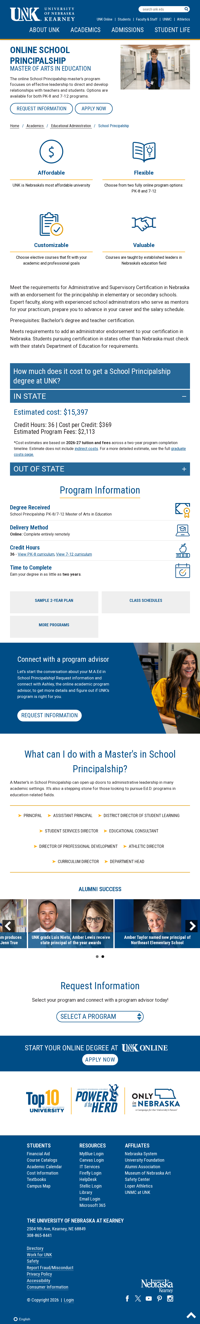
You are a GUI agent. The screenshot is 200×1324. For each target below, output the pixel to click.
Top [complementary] (191, 1315)
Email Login (90, 1199)
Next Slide (191, 926)
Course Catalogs (42, 1160)
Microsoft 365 (92, 1205)
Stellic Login (91, 1186)
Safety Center (137, 1179)
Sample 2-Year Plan (54, 600)
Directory (35, 1248)
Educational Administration (71, 125)
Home (14, 125)
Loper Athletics (139, 1186)
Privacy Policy (39, 1274)
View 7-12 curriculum (74, 554)
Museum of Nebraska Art (148, 1173)
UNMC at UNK (137, 1192)
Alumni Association (142, 1166)
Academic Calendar (44, 1166)
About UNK (44, 30)
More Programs (54, 624)
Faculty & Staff (146, 19)
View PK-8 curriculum (36, 554)
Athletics (183, 19)
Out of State (38, 468)
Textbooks (36, 1179)
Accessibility (38, 1280)
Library (86, 1192)
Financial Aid (38, 1153)
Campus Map (38, 1186)
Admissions (127, 30)
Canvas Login (92, 1160)
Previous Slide (8, 926)
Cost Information (42, 1173)
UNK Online (104, 19)
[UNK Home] (42, 20)
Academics (85, 30)
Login (69, 1300)
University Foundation (144, 1160)
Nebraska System (141, 1153)
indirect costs (86, 448)
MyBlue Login (92, 1153)
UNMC (167, 19)
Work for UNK (39, 1254)
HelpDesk (88, 1179)
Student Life (172, 30)
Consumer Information (47, 1287)
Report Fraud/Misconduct (50, 1267)
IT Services (90, 1166)
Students (124, 19)
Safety (33, 1261)
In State (29, 396)
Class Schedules (146, 600)
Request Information (41, 109)
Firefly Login (90, 1173)
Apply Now (93, 109)
